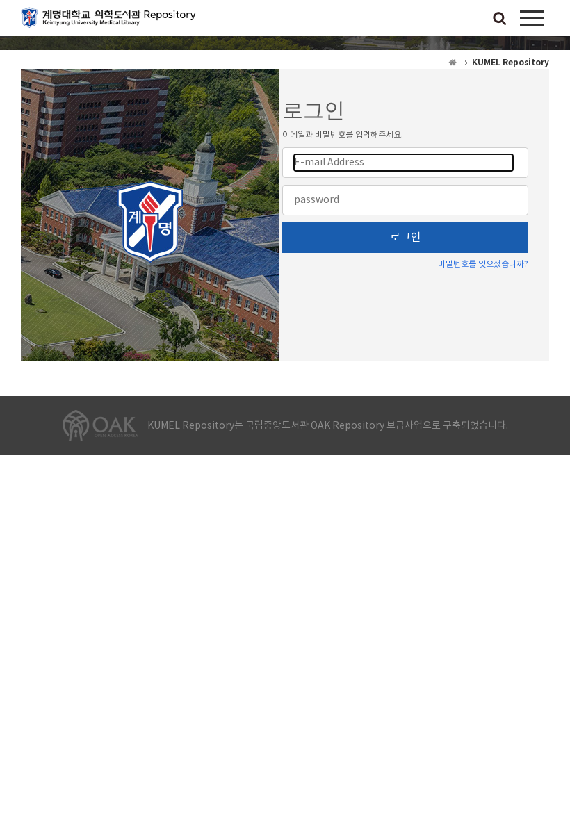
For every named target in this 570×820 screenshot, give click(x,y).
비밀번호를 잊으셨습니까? (483, 264)
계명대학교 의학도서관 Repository (111, 21)
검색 (500, 19)
